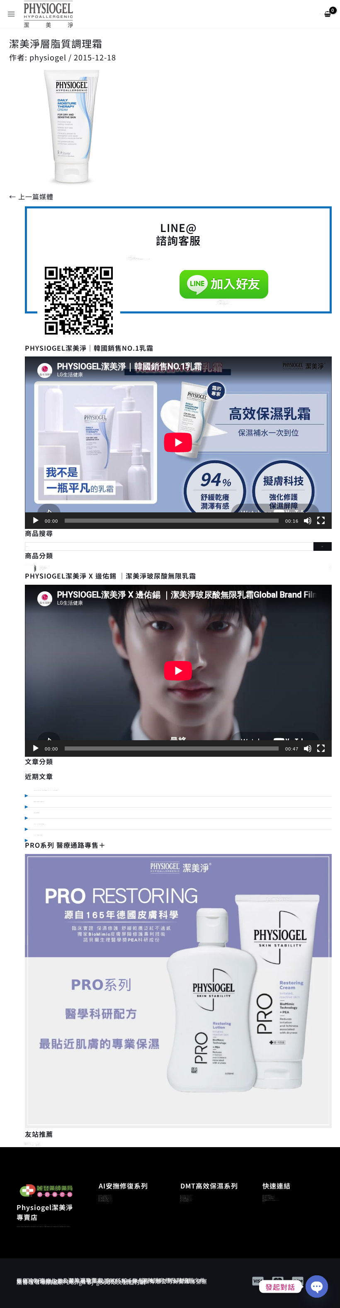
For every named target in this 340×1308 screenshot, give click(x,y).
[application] (178, 442)
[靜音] (308, 521)
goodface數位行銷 (121, 1282)
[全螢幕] (321, 521)
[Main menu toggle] (11, 14)
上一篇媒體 (31, 196)
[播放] (36, 521)
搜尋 (322, 546)
